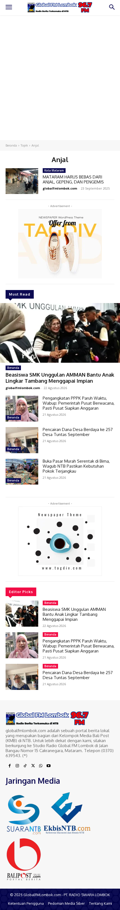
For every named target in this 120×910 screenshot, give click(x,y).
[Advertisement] (60, 77)
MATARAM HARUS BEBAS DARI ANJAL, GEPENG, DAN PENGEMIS (73, 179)
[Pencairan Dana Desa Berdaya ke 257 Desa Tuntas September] (22, 440)
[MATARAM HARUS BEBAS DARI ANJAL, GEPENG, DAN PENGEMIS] (22, 181)
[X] (33, 766)
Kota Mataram (54, 170)
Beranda (11, 145)
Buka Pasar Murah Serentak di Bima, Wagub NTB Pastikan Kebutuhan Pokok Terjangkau (76, 466)
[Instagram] (17, 766)
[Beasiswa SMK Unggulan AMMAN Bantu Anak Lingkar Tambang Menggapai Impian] (60, 333)
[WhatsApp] (41, 766)
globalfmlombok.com (23, 388)
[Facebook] (9, 766)
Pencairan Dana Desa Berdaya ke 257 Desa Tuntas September (78, 432)
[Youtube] (48, 766)
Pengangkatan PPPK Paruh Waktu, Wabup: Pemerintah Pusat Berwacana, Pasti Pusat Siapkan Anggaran (78, 403)
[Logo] (60, 7)
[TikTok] (25, 766)
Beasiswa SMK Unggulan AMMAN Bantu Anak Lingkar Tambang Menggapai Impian (60, 378)
